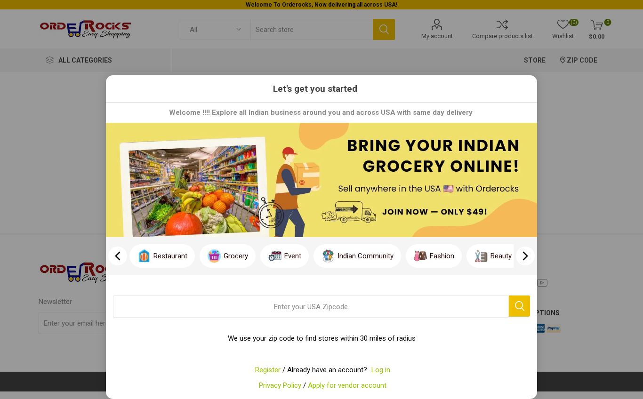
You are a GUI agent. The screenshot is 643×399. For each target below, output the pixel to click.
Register (268, 370)
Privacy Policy (280, 385)
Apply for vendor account (347, 385)
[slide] (525, 256)
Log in (380, 370)
